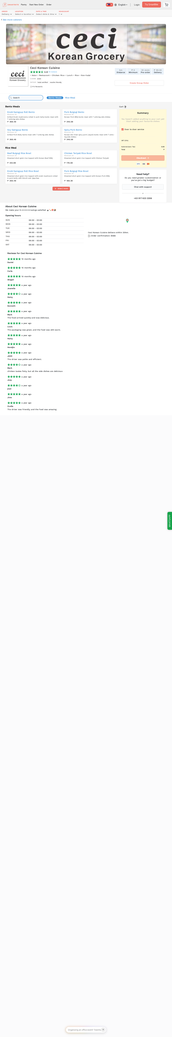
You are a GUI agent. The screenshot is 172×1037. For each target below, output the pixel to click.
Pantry (24, 4)
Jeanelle (11, 288)
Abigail (10, 280)
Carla (9, 271)
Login (137, 5)
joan (9, 389)
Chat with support (143, 187)
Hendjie (11, 347)
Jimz (9, 397)
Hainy (10, 297)
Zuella (10, 406)
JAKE (9, 356)
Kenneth (11, 306)
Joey (9, 380)
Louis (9, 326)
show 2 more (63, 189)
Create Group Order (139, 83)
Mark (9, 315)
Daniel (10, 262)
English (122, 5)
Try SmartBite (151, 4)
